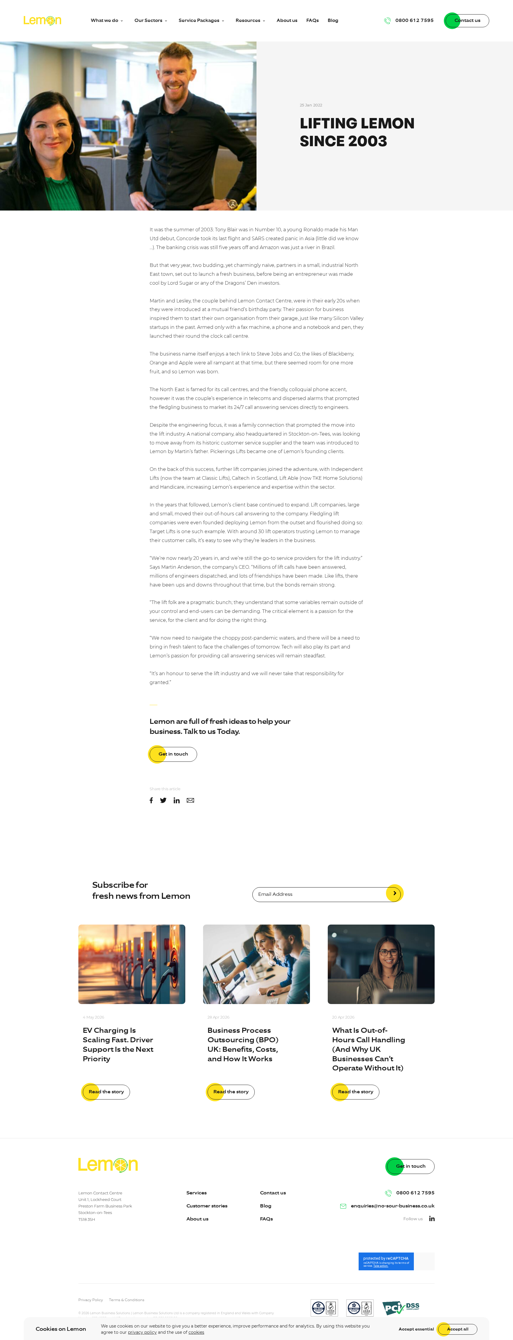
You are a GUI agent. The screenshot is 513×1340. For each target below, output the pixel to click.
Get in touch (173, 754)
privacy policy (142, 1332)
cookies (196, 1332)
